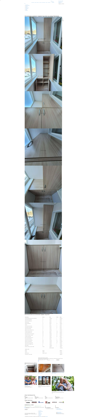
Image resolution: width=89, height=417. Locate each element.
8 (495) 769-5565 (58, 408)
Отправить (26, 409)
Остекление (32, 2)
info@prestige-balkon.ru (60, 2)
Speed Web (46, 416)
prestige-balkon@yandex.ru (60, 409)
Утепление (40, 2)
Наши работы (43, 2)
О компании (49, 2)
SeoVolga (40, 416)
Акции (46, 2)
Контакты (53, 2)
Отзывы (53, 1)
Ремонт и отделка (37, 2)
